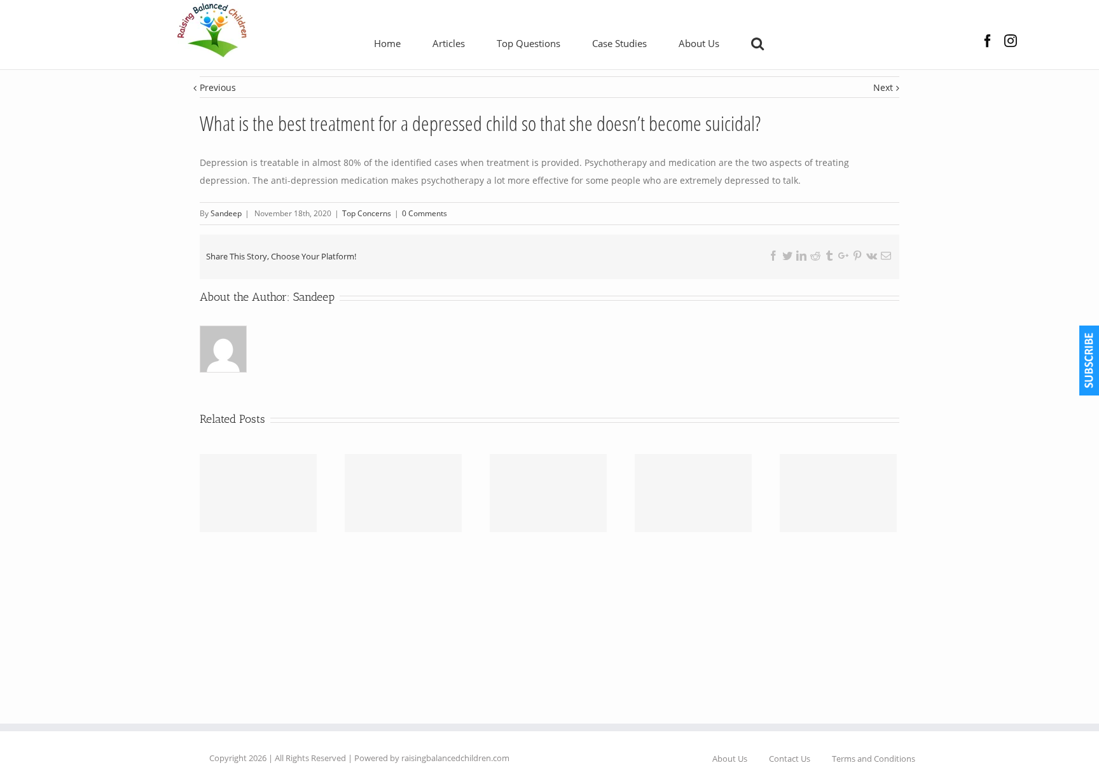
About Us (729, 758)
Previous (218, 87)
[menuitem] (403, 42)
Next (883, 87)
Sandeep (314, 297)
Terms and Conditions (873, 758)
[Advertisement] (549, 625)
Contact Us (789, 758)
